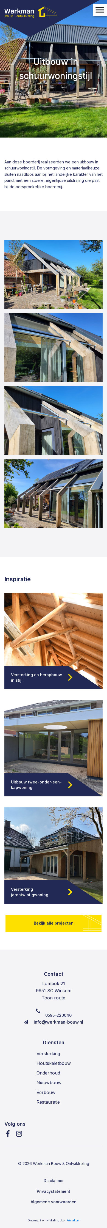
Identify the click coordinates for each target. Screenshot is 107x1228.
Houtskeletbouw (53, 1063)
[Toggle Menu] (99, 10)
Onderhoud (48, 1073)
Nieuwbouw (48, 1082)
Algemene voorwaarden (54, 1201)
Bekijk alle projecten (54, 923)
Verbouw (45, 1092)
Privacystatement (53, 1191)
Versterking (48, 1053)
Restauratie (48, 1102)
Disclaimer (54, 1180)
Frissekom (73, 1220)
